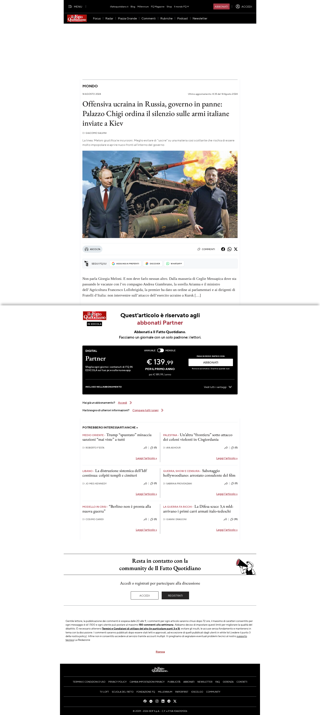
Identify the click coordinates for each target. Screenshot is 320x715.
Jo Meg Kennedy (94, 483)
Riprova (160, 651)
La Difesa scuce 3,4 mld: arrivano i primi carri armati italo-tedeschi (198, 509)
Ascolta (95, 249)
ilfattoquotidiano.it (119, 6)
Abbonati (221, 6)
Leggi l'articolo (146, 458)
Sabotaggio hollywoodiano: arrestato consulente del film (199, 473)
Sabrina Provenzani (177, 483)
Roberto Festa (93, 447)
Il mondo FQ (180, 6)
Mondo (90, 86)
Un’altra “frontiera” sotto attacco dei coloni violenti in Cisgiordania (197, 437)
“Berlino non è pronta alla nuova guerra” (116, 509)
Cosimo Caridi (93, 519)
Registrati (175, 595)
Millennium (143, 6)
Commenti (208, 249)
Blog (133, 6)
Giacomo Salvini (94, 133)
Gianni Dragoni (175, 519)
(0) (155, 447)
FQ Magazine (157, 6)
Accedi (144, 595)
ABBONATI (210, 362)
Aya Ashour (172, 447)
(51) (236, 519)
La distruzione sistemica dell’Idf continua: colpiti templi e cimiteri (114, 473)
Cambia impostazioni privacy (147, 681)
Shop (169, 6)
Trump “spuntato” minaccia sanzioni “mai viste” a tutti (116, 437)
